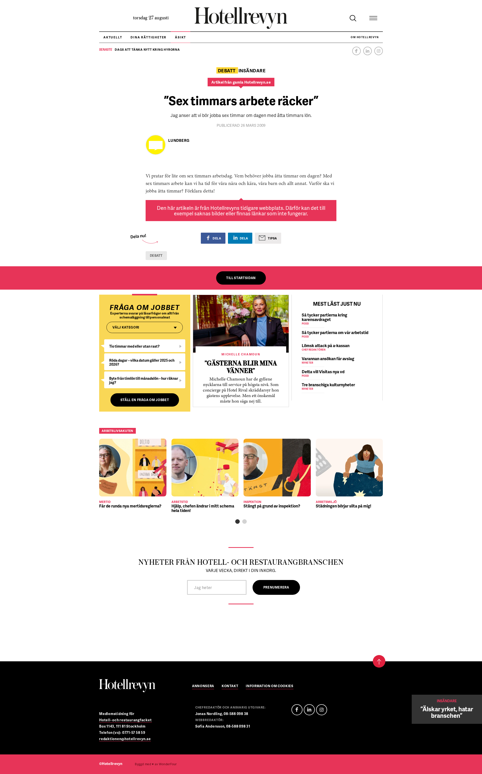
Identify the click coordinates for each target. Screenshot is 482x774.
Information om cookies (269, 686)
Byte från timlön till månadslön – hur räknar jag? (143, 380)
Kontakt (230, 686)
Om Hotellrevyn (365, 37)
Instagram (378, 51)
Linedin (309, 709)
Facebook (356, 51)
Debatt (156, 255)
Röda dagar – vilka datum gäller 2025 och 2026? (141, 362)
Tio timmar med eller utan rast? (134, 346)
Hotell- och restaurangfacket (125, 720)
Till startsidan (241, 278)
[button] (237, 521)
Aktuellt (112, 37)
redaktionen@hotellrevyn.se (125, 738)
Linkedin (367, 51)
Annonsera (203, 686)
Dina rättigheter (148, 37)
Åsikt (180, 37)
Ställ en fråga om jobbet (144, 400)
